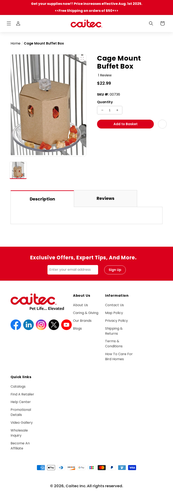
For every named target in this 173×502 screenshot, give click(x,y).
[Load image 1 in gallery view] (18, 170)
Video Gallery (22, 422)
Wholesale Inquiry (19, 433)
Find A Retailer (22, 394)
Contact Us (114, 305)
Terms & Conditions (114, 344)
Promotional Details (21, 412)
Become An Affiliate (20, 446)
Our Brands (82, 320)
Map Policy (114, 312)
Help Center (21, 401)
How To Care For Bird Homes (119, 356)
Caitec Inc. (76, 485)
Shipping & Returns (114, 331)
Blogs (77, 328)
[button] (9, 23)
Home (15, 43)
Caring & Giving (85, 312)
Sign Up (115, 270)
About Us (80, 305)
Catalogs (18, 386)
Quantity (105, 102)
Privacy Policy (116, 320)
